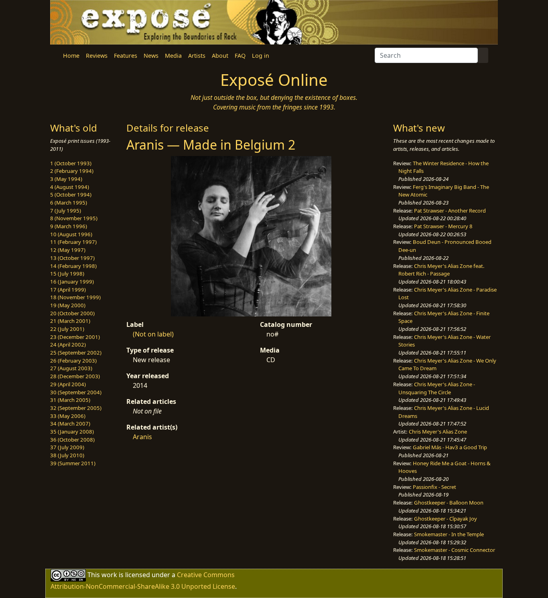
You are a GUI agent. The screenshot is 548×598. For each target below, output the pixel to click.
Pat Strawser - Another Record (450, 210)
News (151, 55)
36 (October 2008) (72, 439)
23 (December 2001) (75, 337)
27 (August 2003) (71, 368)
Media (173, 55)
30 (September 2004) (75, 392)
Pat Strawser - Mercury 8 (443, 226)
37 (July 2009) (67, 447)
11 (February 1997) (73, 241)
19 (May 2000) (67, 305)
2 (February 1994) (71, 170)
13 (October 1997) (72, 257)
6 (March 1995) (68, 202)
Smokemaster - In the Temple (449, 534)
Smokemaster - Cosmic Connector (454, 549)
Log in (260, 55)
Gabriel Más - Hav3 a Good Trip (450, 447)
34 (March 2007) (70, 423)
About (220, 55)
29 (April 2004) (68, 384)
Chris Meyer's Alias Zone (438, 431)
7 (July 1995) (65, 210)
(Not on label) (153, 334)
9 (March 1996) (68, 226)
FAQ (240, 55)
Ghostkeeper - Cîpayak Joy (445, 518)
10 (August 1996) (71, 234)
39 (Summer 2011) (72, 463)
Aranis (142, 436)
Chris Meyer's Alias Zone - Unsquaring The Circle (436, 388)
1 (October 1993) (70, 163)
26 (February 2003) (73, 360)
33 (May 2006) (67, 416)
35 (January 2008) (72, 431)
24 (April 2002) (68, 344)
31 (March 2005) (70, 399)
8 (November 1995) (73, 218)
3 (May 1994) (66, 178)
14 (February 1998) (73, 266)
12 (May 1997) (67, 249)
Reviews (97, 55)
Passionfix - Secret (434, 487)
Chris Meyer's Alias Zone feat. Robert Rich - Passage (441, 270)
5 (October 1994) (70, 194)
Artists (196, 55)
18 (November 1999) (75, 297)
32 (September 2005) (75, 408)
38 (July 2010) (67, 455)
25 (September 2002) (75, 352)
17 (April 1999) (68, 289)
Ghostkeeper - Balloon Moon (448, 502)
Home (71, 55)
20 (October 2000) (72, 313)
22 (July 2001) (67, 328)
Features (125, 55)
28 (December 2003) (75, 376)
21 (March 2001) (70, 320)
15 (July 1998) (67, 273)
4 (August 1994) (69, 187)
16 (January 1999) (72, 281)
